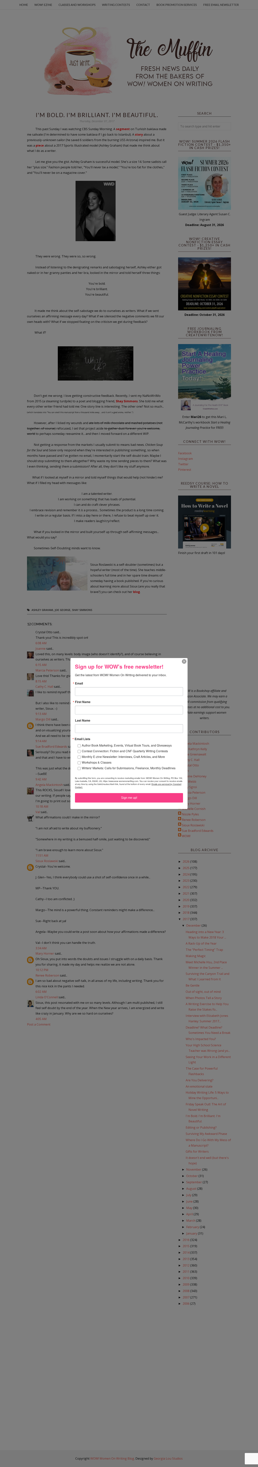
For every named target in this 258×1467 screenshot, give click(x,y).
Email (79, 683)
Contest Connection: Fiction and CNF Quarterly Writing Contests (125, 751)
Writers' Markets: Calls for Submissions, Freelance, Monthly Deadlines (128, 768)
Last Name (82, 720)
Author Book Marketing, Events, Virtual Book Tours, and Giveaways (127, 745)
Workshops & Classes (96, 762)
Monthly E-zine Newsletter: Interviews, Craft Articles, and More (123, 756)
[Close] (184, 661)
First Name (82, 701)
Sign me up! (129, 797)
